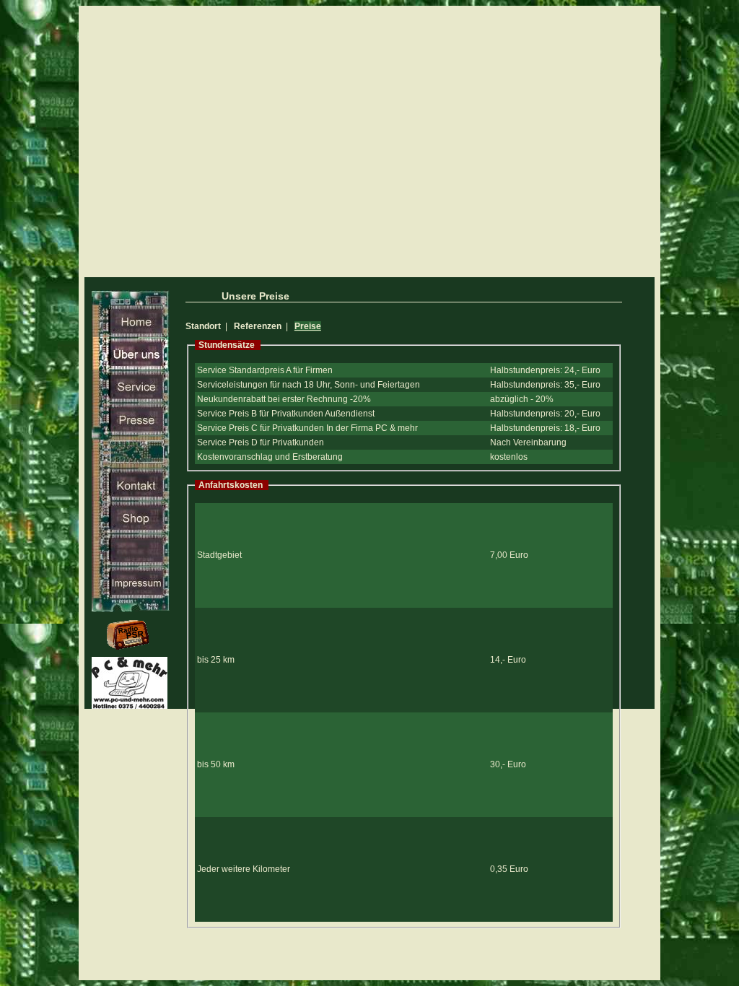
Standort (203, 326)
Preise (307, 326)
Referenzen (257, 326)
